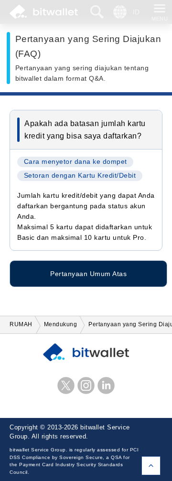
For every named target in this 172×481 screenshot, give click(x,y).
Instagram (86, 385)
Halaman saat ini (151, 465)
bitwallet (44, 12)
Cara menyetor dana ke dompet (75, 161)
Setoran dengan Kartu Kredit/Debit (80, 175)
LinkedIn (106, 385)
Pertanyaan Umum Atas (88, 274)
